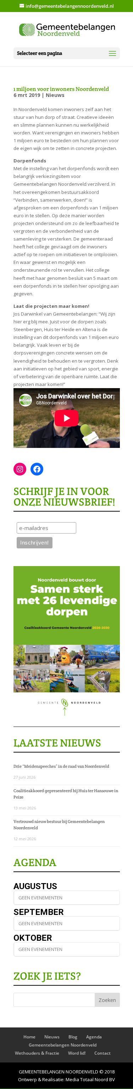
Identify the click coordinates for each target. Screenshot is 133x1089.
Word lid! (76, 1053)
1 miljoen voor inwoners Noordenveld (61, 89)
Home (29, 1037)
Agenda (94, 1037)
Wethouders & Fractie (37, 1053)
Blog (72, 1037)
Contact (102, 1053)
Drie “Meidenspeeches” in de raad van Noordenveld (61, 766)
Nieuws (55, 95)
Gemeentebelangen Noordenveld (62, 1045)
